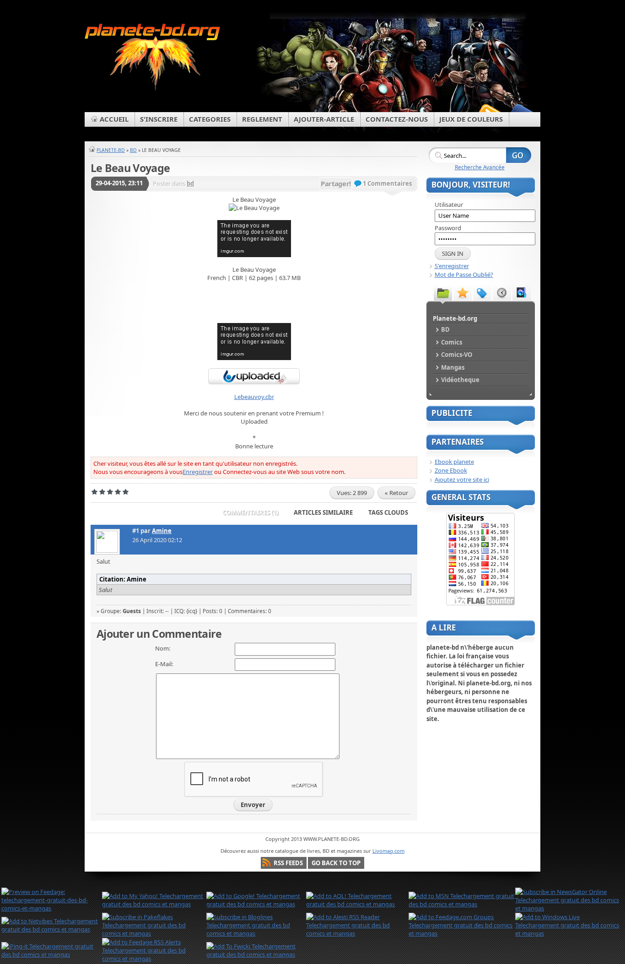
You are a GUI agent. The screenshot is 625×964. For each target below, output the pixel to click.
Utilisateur (449, 204)
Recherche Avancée (480, 167)
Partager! (336, 183)
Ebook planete (454, 462)
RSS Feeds (288, 863)
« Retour (396, 493)
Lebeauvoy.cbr (254, 397)
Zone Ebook (451, 470)
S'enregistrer (452, 266)
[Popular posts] (462, 292)
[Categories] (443, 292)
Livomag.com (388, 850)
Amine (162, 531)
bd (190, 183)
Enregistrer (198, 472)
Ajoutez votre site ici (462, 479)
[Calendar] (502, 292)
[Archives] (521, 292)
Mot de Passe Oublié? (464, 274)
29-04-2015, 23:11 (119, 183)
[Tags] (482, 292)
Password (448, 228)
